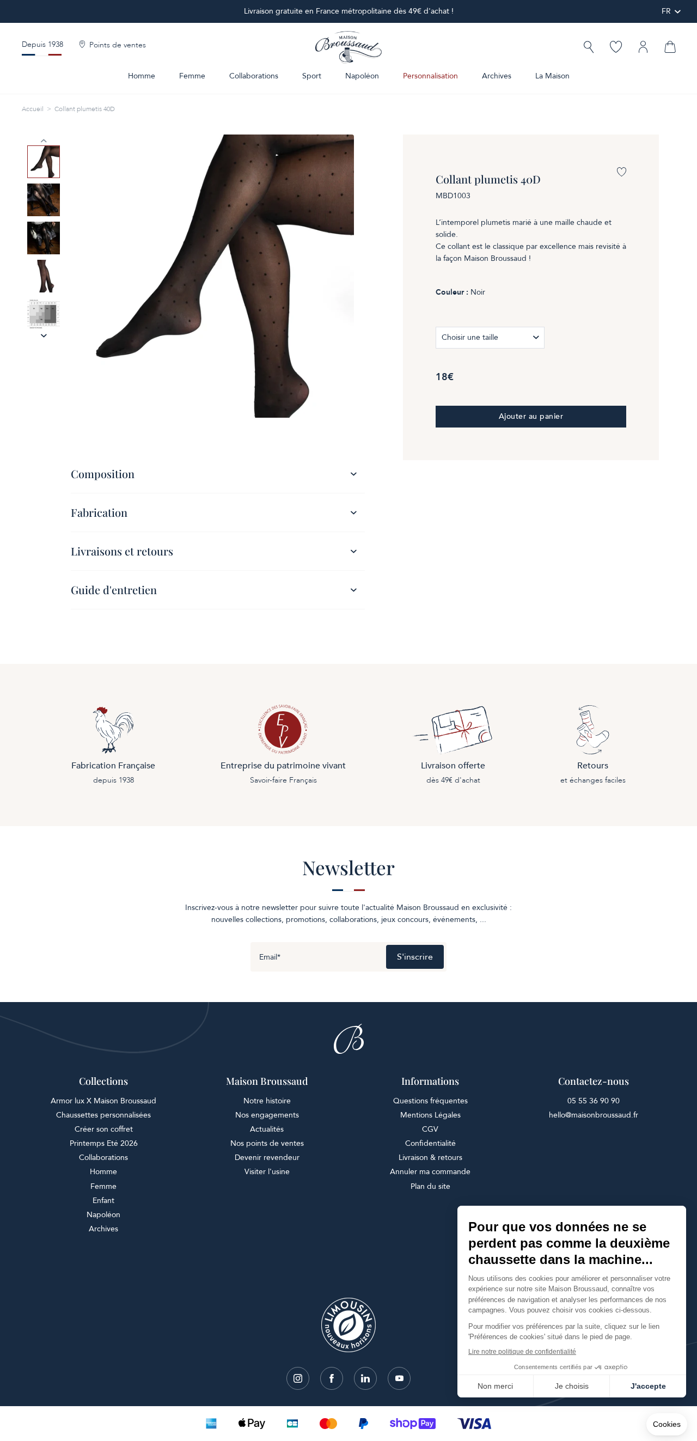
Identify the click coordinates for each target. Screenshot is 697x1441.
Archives (496, 76)
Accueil (33, 109)
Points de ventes (117, 45)
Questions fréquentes (430, 1101)
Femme (192, 76)
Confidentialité (430, 1143)
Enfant (103, 1200)
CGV (430, 1129)
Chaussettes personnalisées (103, 1115)
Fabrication (99, 512)
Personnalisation (430, 76)
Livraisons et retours (122, 551)
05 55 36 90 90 (593, 1101)
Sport (311, 76)
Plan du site (430, 1186)
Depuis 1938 (42, 44)
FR (666, 11)
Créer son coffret (104, 1129)
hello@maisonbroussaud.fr (593, 1115)
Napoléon (362, 76)
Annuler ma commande (430, 1172)
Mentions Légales (430, 1115)
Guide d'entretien (114, 589)
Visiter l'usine (267, 1172)
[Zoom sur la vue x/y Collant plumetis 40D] (212, 276)
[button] (589, 48)
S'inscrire (415, 957)
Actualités (267, 1129)
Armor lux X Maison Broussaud (103, 1101)
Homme (141, 76)
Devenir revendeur (267, 1157)
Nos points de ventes (267, 1143)
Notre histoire (267, 1101)
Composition (102, 473)
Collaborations (253, 76)
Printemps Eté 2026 (104, 1143)
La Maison (552, 76)
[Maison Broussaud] (348, 47)
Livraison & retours (430, 1157)
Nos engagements (267, 1115)
